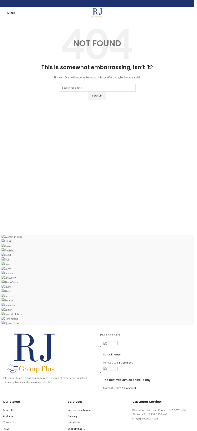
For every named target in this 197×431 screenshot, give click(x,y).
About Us (8, 410)
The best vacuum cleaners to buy (126, 380)
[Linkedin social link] (97, 4)
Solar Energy (112, 354)
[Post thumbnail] (110, 346)
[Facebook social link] (87, 4)
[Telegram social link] (106, 4)
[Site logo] (97, 12)
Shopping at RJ (76, 428)
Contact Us (10, 422)
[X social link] (92, 4)
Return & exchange (79, 410)
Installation (74, 422)
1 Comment (126, 362)
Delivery (72, 416)
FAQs (6, 428)
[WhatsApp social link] (101, 4)
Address (8, 416)
